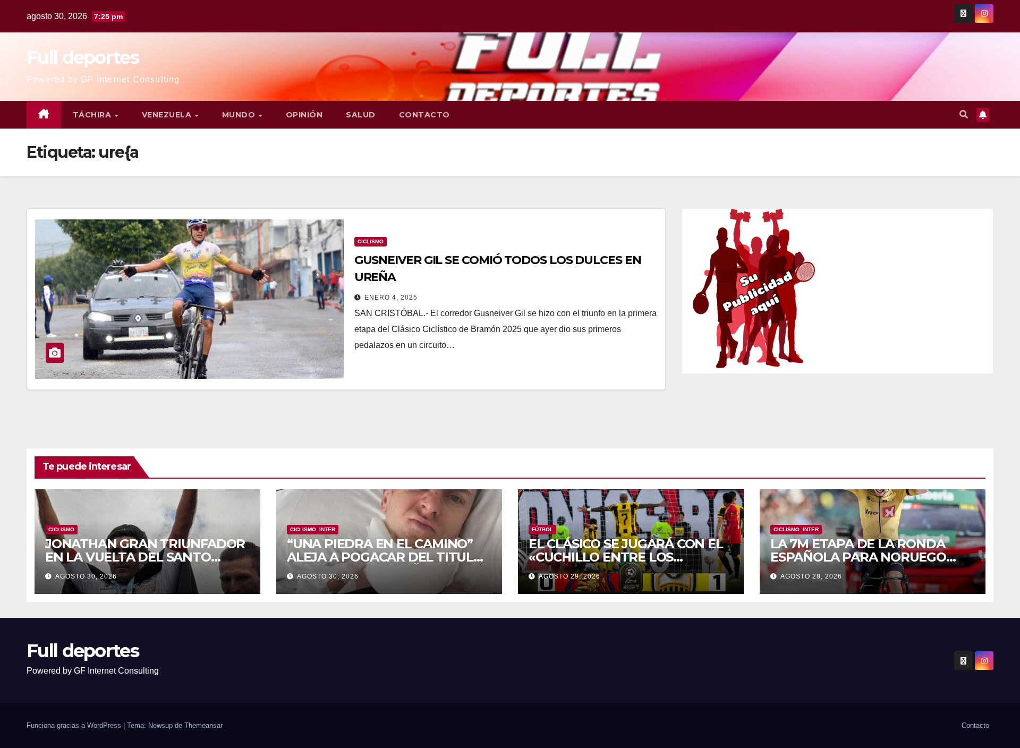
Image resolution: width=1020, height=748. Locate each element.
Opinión (304, 115)
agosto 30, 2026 (86, 576)
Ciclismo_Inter (312, 529)
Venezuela (168, 115)
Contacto (424, 115)
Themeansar (203, 725)
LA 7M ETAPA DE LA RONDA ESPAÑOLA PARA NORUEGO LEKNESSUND (858, 557)
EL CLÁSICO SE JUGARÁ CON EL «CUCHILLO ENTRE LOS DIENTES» (626, 557)
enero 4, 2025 (391, 297)
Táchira (93, 115)
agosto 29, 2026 (569, 576)
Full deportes (83, 57)
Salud (361, 115)
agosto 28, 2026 (811, 576)
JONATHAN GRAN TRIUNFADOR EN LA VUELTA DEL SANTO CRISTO (145, 557)
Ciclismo (371, 241)
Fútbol (542, 529)
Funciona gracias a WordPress (75, 725)
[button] (963, 114)
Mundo (240, 115)
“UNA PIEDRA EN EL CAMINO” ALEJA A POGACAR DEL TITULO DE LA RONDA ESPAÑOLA (385, 557)
